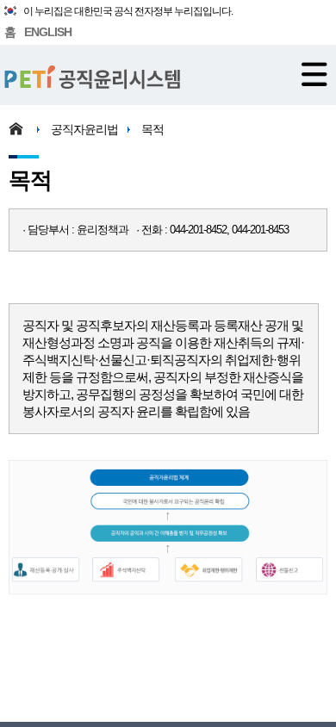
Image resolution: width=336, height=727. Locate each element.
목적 (152, 129)
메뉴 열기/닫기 (314, 74)
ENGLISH (48, 32)
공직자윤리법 (84, 129)
